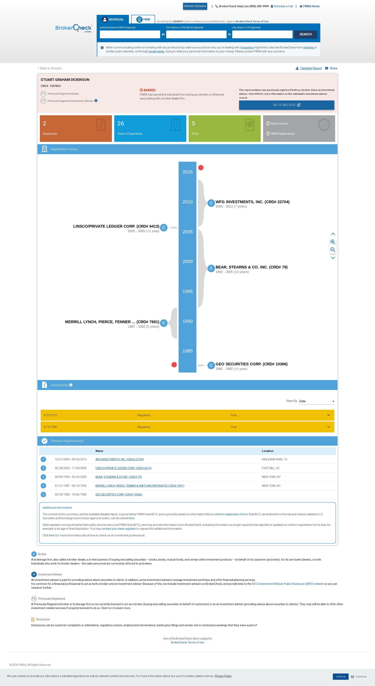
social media (157, 51)
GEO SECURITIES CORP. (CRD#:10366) (119, 494)
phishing (308, 47)
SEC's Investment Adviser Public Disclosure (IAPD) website (288, 583)
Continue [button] (340, 676)
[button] (358, 676)
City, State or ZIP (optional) (246, 27)
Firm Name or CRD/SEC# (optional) (184, 27)
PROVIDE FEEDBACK (195, 6)
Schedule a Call (283, 6)
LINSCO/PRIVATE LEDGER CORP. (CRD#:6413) (124, 468)
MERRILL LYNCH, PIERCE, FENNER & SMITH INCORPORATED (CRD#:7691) (140, 485)
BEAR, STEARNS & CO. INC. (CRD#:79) (119, 477)
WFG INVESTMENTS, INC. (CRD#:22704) (120, 459)
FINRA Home (311, 6)
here (131, 518)
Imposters (247, 47)
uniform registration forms (231, 514)
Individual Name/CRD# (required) (117, 27)
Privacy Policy (223, 676)
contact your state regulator (119, 528)
